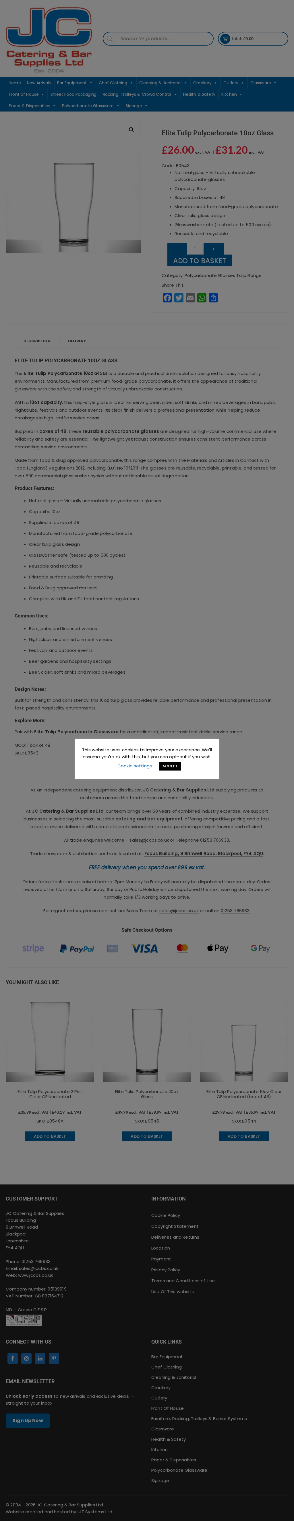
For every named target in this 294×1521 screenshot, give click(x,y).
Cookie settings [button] (134, 766)
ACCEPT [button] (170, 766)
